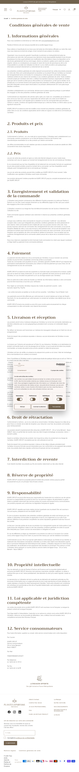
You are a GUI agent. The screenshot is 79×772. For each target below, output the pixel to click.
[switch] (33, 399)
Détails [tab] (39, 370)
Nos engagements (61, 706)
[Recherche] (11, 9)
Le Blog (57, 715)
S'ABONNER (10, 743)
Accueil (6, 18)
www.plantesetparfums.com (50, 40)
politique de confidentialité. (25, 738)
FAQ (30, 710)
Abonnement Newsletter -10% (42, 10)
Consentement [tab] (21, 370)
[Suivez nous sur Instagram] (14, 712)
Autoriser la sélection (39, 406)
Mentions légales (10, 750)
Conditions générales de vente (30, 750)
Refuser (22, 406)
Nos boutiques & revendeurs (60, 710)
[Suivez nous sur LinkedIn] (19, 712)
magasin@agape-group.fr (15, 656)
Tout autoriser (56, 406)
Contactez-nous (35, 703)
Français (55, 9)
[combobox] (57, 9)
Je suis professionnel (37, 706)
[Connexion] (69, 9)
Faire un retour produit (38, 714)
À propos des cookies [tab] (57, 370)
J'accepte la (21, 738)
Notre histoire (60, 703)
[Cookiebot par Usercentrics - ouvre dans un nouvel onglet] (56, 364)
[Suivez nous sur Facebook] (9, 712)
